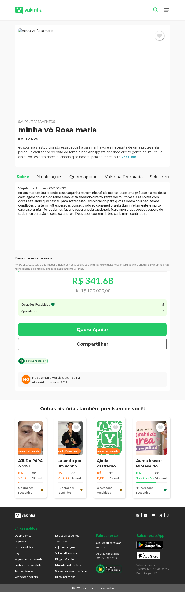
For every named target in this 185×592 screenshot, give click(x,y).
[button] (92, 72)
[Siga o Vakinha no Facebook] (145, 515)
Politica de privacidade (28, 565)
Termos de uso (24, 571)
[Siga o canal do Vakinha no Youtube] (153, 515)
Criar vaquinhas (24, 547)
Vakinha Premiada (66, 553)
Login (18, 553)
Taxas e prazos (64, 541)
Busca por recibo (65, 576)
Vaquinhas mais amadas (29, 559)
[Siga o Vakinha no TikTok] (168, 515)
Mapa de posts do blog (68, 565)
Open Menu (166, 10)
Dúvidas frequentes (67, 535)
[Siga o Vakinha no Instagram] (138, 515)
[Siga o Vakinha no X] (161, 515)
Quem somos (23, 535)
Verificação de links (26, 576)
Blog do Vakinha (64, 559)
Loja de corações (65, 547)
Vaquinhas (21, 541)
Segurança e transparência (71, 571)
